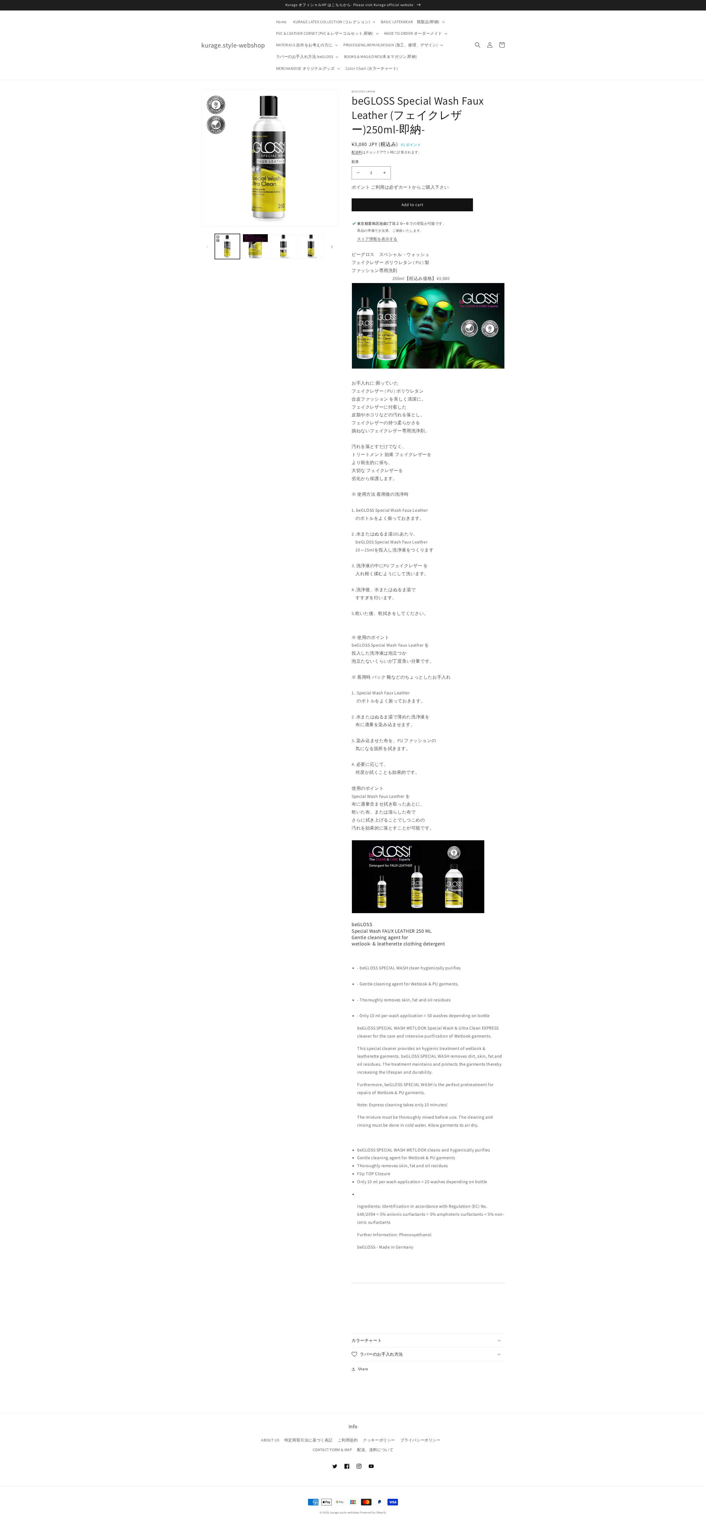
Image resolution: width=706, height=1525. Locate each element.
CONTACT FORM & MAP (332, 1449)
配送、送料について (375, 1449)
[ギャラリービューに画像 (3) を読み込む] (283, 246)
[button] (334, 22)
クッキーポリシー (379, 1440)
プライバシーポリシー (420, 1440)
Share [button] (363, 1368)
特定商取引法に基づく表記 (308, 1440)
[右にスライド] (332, 246)
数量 (355, 161)
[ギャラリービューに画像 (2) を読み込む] (255, 246)
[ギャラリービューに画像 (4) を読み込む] (311, 246)
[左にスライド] (207, 246)
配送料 (357, 152)
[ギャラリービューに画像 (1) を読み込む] (227, 246)
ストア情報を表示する (377, 238)
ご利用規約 (348, 1440)
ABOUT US (270, 1440)
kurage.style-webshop (344, 1512)
